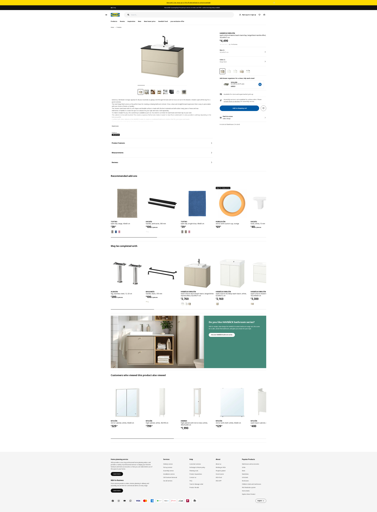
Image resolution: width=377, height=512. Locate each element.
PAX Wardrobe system (249, 487)
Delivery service (168, 464)
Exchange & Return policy (197, 467)
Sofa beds (245, 477)
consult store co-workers (232, 101)
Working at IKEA (221, 467)
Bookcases (245, 481)
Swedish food (163, 21)
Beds (243, 471)
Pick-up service (167, 467)
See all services (167, 481)
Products (119, 27)
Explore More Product (248, 494)
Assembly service (168, 471)
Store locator (220, 474)
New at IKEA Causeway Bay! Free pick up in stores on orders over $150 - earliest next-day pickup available (192, 7)
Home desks (246, 491)
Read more (115, 126)
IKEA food (219, 477)
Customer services (195, 464)
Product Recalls (194, 487)
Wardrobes (245, 474)
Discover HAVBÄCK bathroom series (221, 335)
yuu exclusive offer (177, 21)
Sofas (243, 467)
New (139, 21)
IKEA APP (218, 481)
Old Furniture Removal (170, 477)
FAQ (190, 481)
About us (218, 464)
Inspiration (131, 21)
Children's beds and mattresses (251, 484)
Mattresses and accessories (250, 464)
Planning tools (193, 471)
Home (112, 27)
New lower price (149, 21)
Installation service (169, 474)
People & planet (221, 471)
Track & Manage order (196, 484)
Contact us (192, 477)
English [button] (260, 501)
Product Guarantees (195, 474)
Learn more (117, 474)
